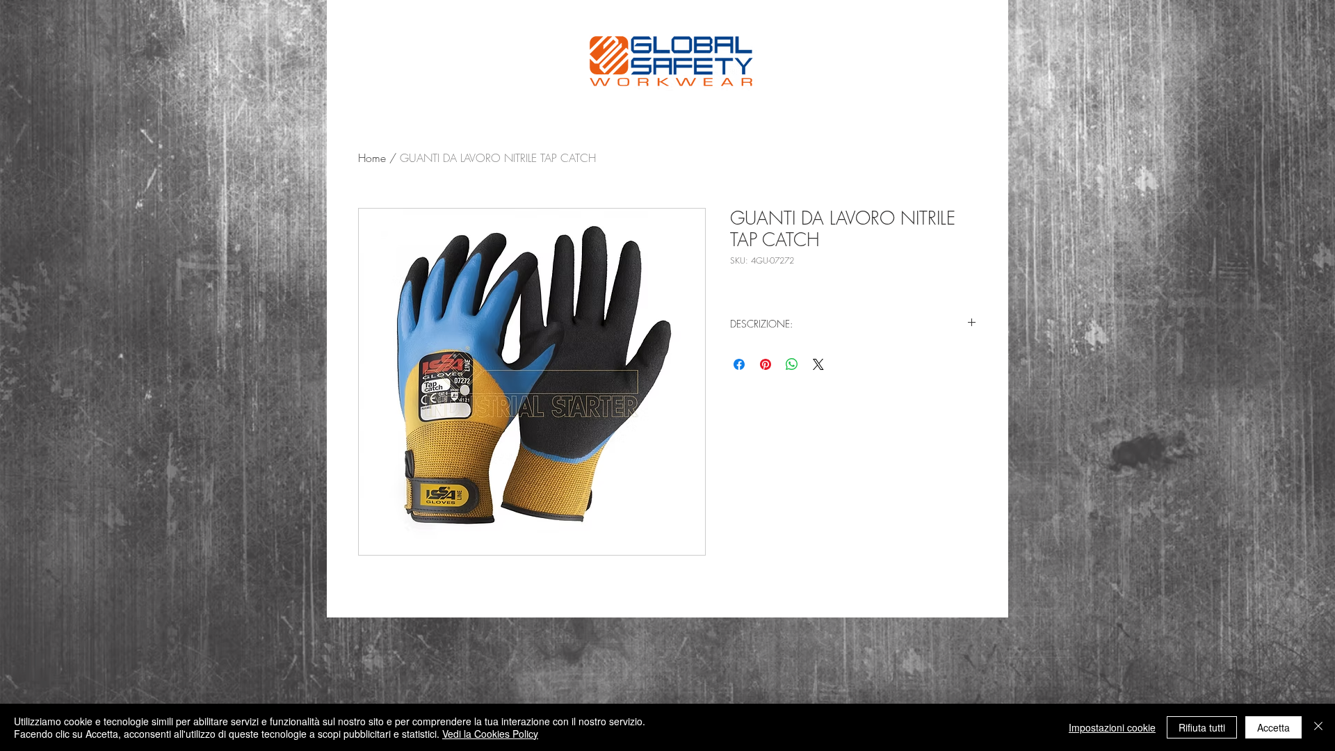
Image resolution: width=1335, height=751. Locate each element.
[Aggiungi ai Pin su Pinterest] (765, 364)
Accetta (1273, 727)
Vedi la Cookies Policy (490, 734)
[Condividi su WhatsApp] (792, 364)
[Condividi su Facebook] (739, 364)
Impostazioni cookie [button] (1112, 727)
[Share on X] (818, 364)
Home (372, 157)
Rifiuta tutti (1202, 727)
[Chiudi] (1318, 727)
